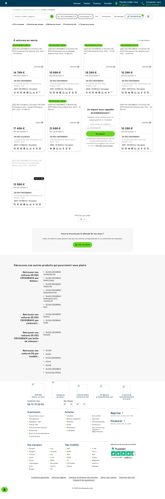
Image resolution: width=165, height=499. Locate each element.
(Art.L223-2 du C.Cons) (104, 146)
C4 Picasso (71, 463)
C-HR (94, 449)
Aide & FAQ (33, 425)
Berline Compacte (74, 419)
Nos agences (34, 419)
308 (68, 454)
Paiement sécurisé (127, 477)
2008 (69, 452)
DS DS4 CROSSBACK (53, 369)
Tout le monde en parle (38, 428)
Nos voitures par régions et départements (98, 430)
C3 (68, 460)
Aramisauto (16, 10)
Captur (69, 466)
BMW (52, 460)
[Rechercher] (52, 16)
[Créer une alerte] (4, 489)
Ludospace (71, 430)
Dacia (31, 460)
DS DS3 (48, 365)
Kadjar (94, 457)
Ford (52, 457)
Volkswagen (33, 463)
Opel (31, 457)
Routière (70, 422)
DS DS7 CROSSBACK (53, 358)
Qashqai (95, 466)
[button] (75, 16)
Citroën (32, 454)
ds (38, 10)
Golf (93, 454)
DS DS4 (48, 350)
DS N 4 (48, 361)
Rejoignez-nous (35, 422)
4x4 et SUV (96, 416)
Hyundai (53, 452)
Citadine (70, 416)
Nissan (31, 469)
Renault (32, 449)
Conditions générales (40, 477)
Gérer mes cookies (108, 477)
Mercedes (54, 463)
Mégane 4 (95, 460)
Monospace (71, 428)
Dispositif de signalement (84, 480)
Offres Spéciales (98, 422)
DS (51, 469)
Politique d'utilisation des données (83, 477)
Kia (51, 454)
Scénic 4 (95, 463)
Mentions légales (59, 477)
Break (69, 425)
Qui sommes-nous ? (36, 416)
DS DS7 (48, 354)
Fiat (51, 449)
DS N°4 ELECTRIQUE (53, 372)
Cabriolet (95, 419)
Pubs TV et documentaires (39, 433)
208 (68, 449)
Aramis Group (34, 436)
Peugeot (32, 452)
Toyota (52, 466)
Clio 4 (94, 452)
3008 (69, 457)
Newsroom (33, 430)
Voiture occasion (29, 10)
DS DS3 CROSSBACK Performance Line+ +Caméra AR (52, 298)
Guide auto (96, 425)
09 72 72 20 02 (35, 404)
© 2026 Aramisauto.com (82, 488)
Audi (31, 466)
